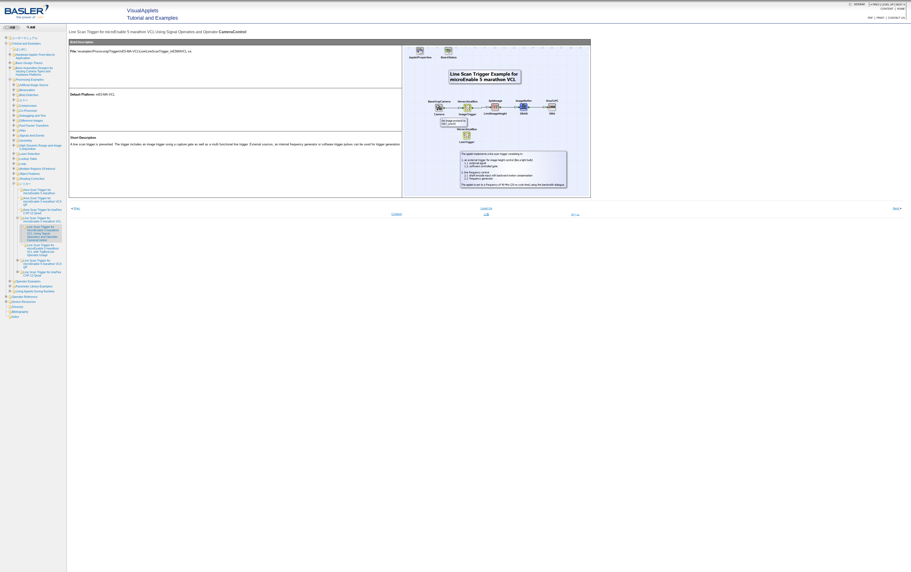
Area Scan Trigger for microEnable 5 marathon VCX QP (42, 202)
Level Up (888, 4)
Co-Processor (28, 110)
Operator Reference (24, 297)
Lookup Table (28, 159)
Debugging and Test (32, 115)
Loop (22, 164)
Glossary (17, 307)
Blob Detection (28, 95)
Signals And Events (31, 135)
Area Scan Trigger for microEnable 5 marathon (39, 191)
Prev (876, 4)
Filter (22, 130)
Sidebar (859, 4)
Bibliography (20, 312)
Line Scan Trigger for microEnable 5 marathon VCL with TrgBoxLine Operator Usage (43, 250)
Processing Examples (30, 79)
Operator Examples (28, 281)
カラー (23, 100)
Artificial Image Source (33, 85)
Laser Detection (29, 154)
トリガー (25, 184)
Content (887, 8)
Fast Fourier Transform (34, 125)
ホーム (575, 214)
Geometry (25, 140)
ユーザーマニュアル (24, 38)
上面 (486, 214)
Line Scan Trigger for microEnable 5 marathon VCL (42, 220)
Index (15, 316)
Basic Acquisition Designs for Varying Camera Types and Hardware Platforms (34, 71)
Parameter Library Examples (34, 286)
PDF (870, 17)
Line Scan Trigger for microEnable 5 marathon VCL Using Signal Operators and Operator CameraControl (43, 233)
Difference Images (31, 120)
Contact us (896, 17)
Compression (28, 105)
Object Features (29, 173)
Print (880, 17)
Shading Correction (32, 178)
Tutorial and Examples (26, 43)
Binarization (27, 90)
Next (899, 4)
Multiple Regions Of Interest (37, 169)
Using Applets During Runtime (35, 291)
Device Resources (24, 302)
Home (901, 8)
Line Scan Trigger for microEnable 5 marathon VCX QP (42, 264)
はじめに (21, 49)
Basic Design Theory (29, 63)
